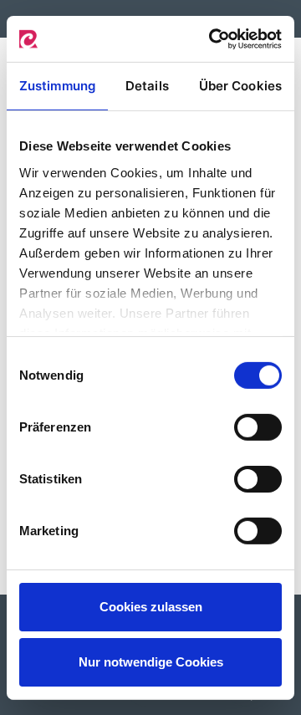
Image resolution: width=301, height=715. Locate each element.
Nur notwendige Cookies (151, 662)
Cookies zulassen (150, 607)
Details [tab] (147, 86)
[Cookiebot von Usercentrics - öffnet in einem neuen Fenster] (212, 38)
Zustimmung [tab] (57, 86)
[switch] (258, 427)
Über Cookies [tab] (240, 86)
